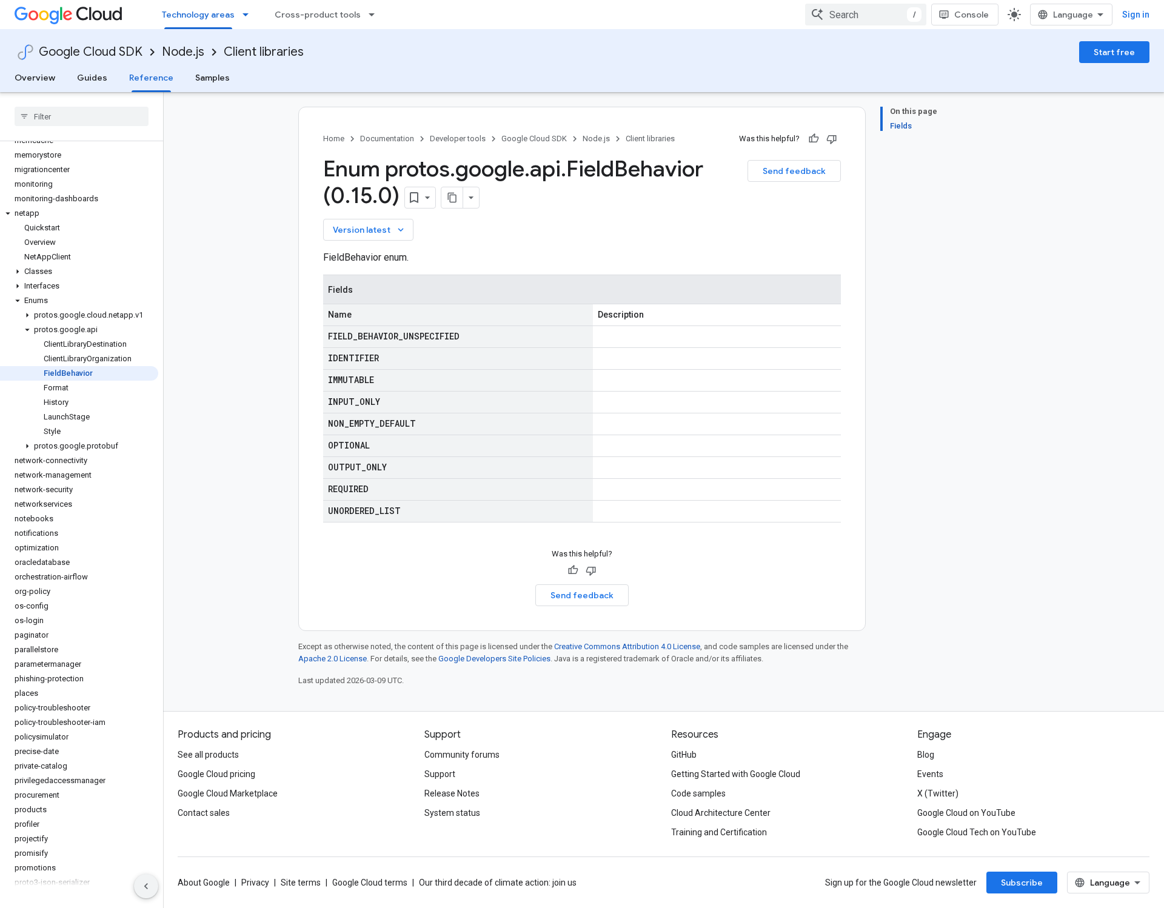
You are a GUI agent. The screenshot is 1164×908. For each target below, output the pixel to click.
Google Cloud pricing (216, 774)
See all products (208, 754)
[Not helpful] (832, 139)
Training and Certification (719, 832)
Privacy (255, 882)
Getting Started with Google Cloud (735, 774)
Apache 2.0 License (332, 658)
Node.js (183, 51)
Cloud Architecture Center (721, 813)
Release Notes (452, 793)
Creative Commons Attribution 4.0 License (627, 646)
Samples (212, 77)
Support (439, 774)
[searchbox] (82, 116)
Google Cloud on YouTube (966, 813)
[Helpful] (813, 139)
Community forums (462, 754)
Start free (1114, 52)
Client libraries (264, 51)
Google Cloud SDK (90, 51)
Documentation (387, 138)
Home (333, 138)
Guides (92, 77)
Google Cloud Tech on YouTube (976, 832)
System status (452, 813)
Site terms (301, 882)
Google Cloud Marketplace (228, 793)
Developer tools (458, 138)
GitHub (684, 754)
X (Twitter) (937, 793)
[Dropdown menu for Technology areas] (249, 14)
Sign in (1135, 14)
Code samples (698, 793)
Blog (925, 754)
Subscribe (1022, 882)
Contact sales (204, 813)
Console (971, 14)
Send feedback (794, 170)
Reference (151, 77)
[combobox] (865, 14)
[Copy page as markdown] (452, 197)
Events (930, 774)
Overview (35, 77)
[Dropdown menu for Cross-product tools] (375, 14)
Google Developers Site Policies (494, 658)
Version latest (369, 229)
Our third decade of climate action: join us (498, 882)
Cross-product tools (318, 14)
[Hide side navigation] (146, 886)
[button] (79, 213)
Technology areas (198, 14)
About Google (204, 882)
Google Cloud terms (369, 882)
